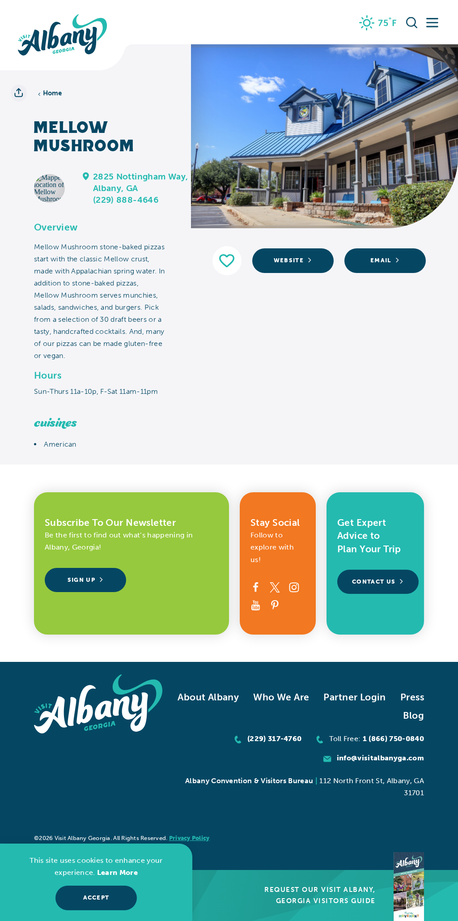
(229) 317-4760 (274, 738)
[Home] (62, 35)
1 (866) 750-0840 (393, 738)
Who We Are (281, 697)
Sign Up (81, 579)
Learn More (117, 872)
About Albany (208, 697)
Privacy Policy (189, 838)
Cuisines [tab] (55, 423)
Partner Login (354, 697)
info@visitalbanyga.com (380, 758)
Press (412, 697)
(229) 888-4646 (125, 200)
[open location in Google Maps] (49, 188)
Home (52, 93)
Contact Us (373, 581)
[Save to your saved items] (227, 260)
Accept (96, 897)
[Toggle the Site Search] (412, 22)
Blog (413, 715)
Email (380, 260)
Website (289, 260)
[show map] (86, 176)
